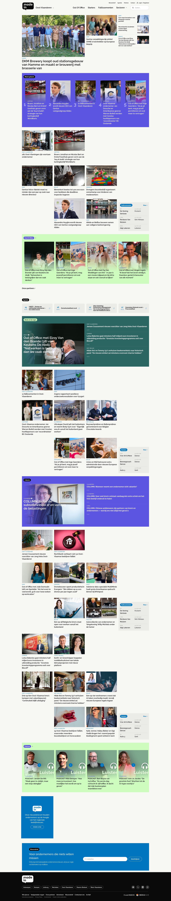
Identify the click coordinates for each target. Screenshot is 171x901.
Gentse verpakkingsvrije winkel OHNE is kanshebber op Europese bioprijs (100, 41)
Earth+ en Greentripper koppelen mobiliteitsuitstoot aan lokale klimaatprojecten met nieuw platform (68, 661)
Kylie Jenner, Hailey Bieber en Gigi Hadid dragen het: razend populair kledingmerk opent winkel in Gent (100, 733)
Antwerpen (26, 887)
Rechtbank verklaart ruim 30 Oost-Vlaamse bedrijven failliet (68, 555)
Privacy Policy (38, 897)
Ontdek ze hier (37, 827)
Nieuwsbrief (112, 3)
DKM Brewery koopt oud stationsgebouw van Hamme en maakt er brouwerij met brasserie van (52, 64)
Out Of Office (79, 7)
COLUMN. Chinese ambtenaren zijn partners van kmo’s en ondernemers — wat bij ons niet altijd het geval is (111, 509)
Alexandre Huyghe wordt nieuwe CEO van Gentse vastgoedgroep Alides (68, 224)
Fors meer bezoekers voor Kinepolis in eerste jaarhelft (126, 19)
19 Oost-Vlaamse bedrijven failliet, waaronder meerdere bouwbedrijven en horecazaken (68, 733)
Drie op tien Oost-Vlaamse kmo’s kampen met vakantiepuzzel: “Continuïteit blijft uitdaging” (35, 698)
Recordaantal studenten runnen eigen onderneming (126, 28)
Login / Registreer (144, 3)
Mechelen (55, 887)
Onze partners (28, 288)
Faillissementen (105, 7)
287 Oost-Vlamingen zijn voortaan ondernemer (36, 155)
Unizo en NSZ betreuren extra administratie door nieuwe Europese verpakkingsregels (101, 464)
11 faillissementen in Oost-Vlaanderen (33, 395)
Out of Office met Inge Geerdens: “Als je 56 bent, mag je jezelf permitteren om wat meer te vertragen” (68, 466)
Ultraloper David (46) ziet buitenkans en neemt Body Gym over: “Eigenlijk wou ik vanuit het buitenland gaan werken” (69, 428)
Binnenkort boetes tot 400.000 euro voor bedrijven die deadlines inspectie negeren (69, 192)
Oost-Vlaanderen (67, 887)
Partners (126, 3)
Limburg (45, 887)
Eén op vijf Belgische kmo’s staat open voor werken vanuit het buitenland (67, 624)
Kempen (36, 887)
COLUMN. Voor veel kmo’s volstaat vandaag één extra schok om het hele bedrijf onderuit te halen (115, 497)
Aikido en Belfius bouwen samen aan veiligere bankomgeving (100, 223)
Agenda (119, 3)
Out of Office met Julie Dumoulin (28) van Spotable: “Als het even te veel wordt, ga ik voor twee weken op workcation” (36, 590)
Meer (145, 205)
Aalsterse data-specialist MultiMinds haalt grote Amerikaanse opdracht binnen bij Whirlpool (101, 589)
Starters (91, 7)
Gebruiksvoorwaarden (28, 897)
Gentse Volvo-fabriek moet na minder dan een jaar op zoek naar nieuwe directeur (36, 192)
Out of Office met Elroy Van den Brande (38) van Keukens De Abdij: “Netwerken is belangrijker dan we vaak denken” (126, 42)
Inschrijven (135, 859)
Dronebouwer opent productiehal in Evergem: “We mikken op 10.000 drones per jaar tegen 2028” (69, 589)
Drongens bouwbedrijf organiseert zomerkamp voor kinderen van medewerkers (100, 192)
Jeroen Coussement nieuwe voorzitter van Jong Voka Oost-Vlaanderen (117, 326)
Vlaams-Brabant (81, 887)
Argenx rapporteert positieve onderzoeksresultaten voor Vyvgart (69, 395)
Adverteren (60, 895)
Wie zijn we (25, 895)
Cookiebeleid (47, 897)
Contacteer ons (80, 895)
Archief (88, 895)
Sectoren (120, 7)
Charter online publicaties (59, 897)
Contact (133, 3)
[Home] (28, 6)
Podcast (27, 746)
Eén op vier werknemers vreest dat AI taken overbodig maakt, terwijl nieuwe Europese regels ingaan (101, 698)
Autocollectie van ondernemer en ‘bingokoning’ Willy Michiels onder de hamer (100, 624)
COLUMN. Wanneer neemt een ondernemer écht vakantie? (112, 487)
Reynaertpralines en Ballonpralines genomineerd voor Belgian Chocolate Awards (101, 426)
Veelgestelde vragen (37, 895)
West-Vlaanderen (96, 887)
